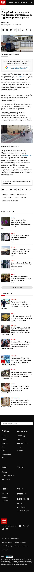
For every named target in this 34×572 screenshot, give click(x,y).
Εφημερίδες (23, 499)
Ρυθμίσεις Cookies (7, 542)
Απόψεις (5, 497)
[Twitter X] (24, 526)
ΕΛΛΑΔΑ (4, 9)
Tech (3, 450)
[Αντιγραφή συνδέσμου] (26, 30)
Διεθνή (20, 450)
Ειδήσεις (10, 2)
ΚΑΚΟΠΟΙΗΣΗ (21, 194)
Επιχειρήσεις (22, 443)
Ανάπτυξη (21, 436)
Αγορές (20, 447)
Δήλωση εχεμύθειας (21, 542)
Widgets (20, 503)
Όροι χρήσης (5, 538)
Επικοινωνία (25, 546)
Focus (4, 489)
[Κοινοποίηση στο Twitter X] (7, 30)
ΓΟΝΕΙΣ (16, 198)
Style (4, 467)
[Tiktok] (28, 526)
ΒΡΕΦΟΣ (23, 198)
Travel (20, 467)
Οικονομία (23, 2)
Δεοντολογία (15, 538)
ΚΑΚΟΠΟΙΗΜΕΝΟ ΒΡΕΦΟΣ (10, 201)
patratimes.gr (26, 155)
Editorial (5, 493)
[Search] (30, 423)
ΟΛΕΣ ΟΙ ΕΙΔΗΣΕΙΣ (17, 287)
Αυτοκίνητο (6, 479)
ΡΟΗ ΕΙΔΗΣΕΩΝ (7, 212)
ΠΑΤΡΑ (12, 194)
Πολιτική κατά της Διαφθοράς (10, 546)
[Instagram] (3, 529)
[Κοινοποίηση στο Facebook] (3, 30)
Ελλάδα (4, 436)
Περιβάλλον (6, 454)
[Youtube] (7, 529)
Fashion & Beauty (8, 476)
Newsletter (21, 507)
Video (20, 489)
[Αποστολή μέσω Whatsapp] (18, 30)
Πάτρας (21, 77)
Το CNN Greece (23, 511)
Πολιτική (16, 2)
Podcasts (21, 494)
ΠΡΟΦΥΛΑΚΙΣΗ (6, 198)
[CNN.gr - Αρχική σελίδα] (4, 521)
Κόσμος (4, 439)
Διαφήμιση (5, 550)
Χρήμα (19, 439)
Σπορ (4, 447)
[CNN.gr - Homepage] (2, 2)
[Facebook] (20, 526)
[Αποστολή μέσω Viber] (15, 30)
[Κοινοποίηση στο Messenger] (11, 30)
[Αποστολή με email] (30, 30)
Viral (3, 458)
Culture (4, 472)
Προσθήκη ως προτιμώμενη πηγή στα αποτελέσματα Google (18, 67)
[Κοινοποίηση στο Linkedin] (22, 30)
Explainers (5, 501)
